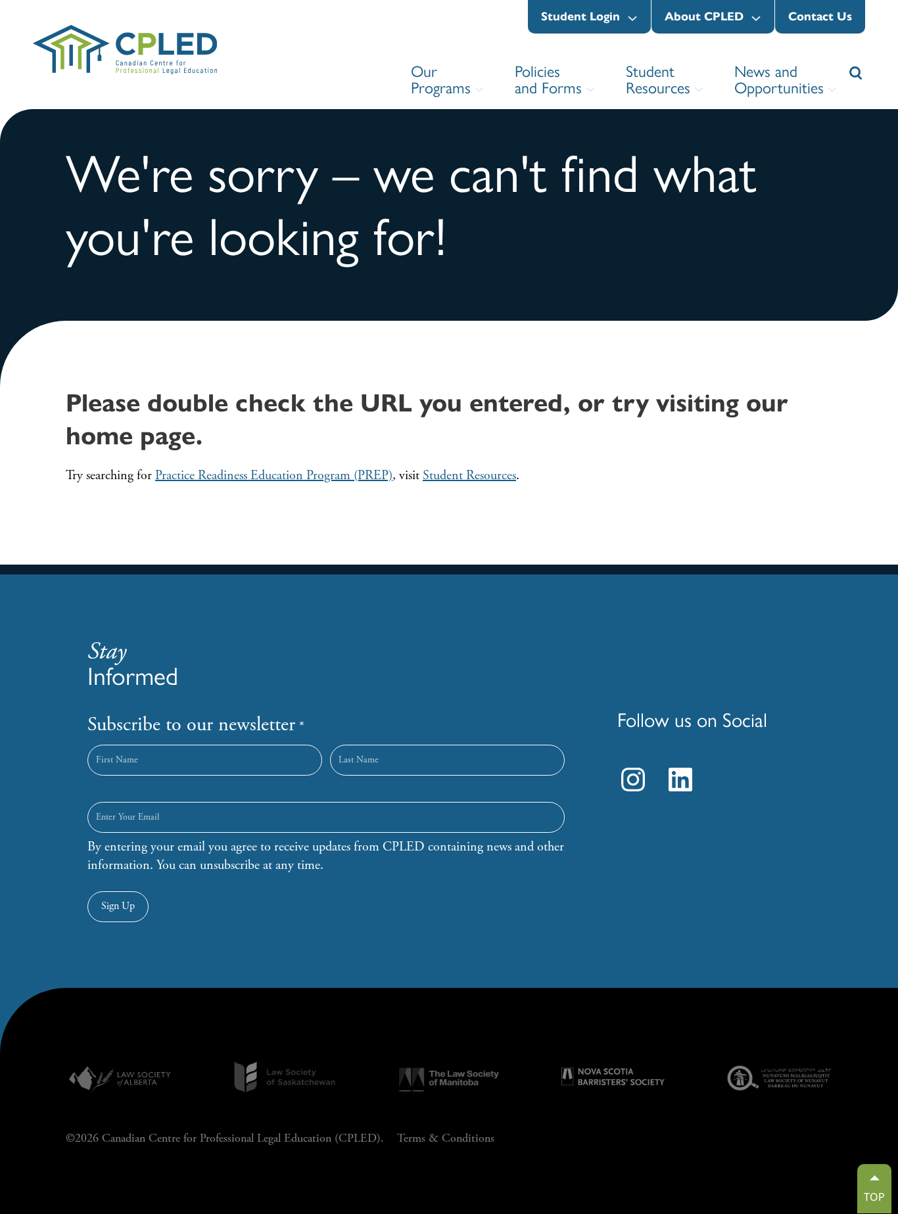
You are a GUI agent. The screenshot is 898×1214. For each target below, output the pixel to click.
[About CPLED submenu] (756, 18)
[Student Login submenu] (632, 18)
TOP (874, 1197)
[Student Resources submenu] (699, 89)
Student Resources (469, 475)
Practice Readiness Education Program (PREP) (273, 475)
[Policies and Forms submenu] (590, 89)
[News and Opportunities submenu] (832, 89)
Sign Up (118, 906)
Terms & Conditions (445, 1138)
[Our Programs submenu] (479, 89)
